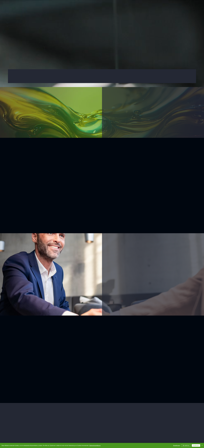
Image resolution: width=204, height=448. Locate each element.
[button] (137, 203)
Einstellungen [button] (176, 445)
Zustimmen (196, 445)
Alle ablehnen (186, 445)
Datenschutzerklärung (94, 445)
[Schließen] (202, 445)
